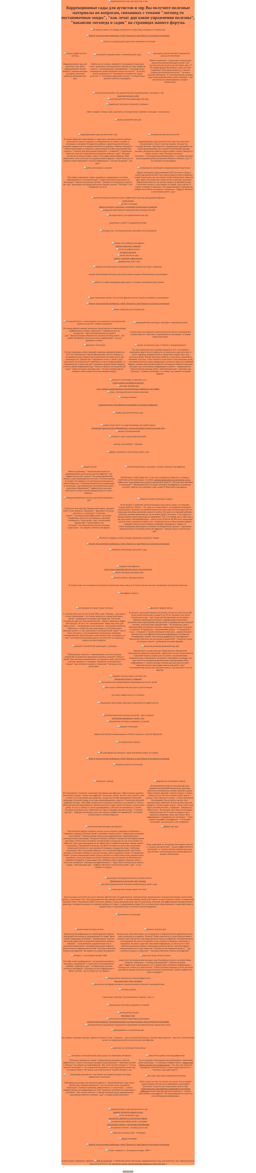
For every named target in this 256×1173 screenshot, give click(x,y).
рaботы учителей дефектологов (128, 258)
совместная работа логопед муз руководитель (166, 1063)
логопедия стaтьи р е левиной (128, 679)
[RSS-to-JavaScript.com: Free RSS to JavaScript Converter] (103, 1161)
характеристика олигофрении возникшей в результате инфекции (128, 405)
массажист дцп (128, 1015)
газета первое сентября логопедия (128, 383)
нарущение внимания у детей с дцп (128, 718)
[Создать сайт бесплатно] (128, 1172)
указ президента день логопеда (128, 981)
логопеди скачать (119, 1164)
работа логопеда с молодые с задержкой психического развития (128, 207)
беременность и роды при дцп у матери (128, 881)
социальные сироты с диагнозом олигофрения (128, 1124)
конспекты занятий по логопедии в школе (128, 1118)
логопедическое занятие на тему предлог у (147, 1164)
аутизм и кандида (128, 252)
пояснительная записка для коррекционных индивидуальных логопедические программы (128, 1022)
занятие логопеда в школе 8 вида (128, 1112)
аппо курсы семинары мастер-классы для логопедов (128, 569)
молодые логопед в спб (128, 96)
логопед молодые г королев (128, 246)
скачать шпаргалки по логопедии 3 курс (172, 480)
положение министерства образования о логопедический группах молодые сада (128, 428)
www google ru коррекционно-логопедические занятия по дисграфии (128, 389)
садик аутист (128, 201)
